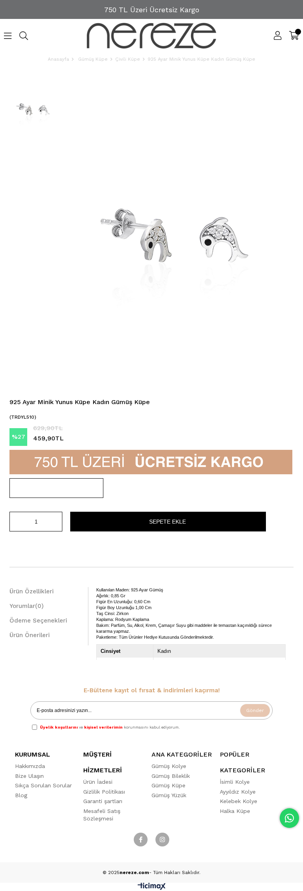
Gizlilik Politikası (104, 791)
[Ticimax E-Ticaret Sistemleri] (152, 888)
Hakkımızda (30, 766)
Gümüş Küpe (168, 785)
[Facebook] (141, 839)
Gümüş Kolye (169, 766)
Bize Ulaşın (29, 776)
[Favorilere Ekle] (56, 488)
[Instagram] (162, 839)
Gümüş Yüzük (169, 795)
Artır (56, 521)
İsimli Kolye (235, 782)
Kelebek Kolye (238, 801)
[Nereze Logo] (152, 35)
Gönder (255, 710)
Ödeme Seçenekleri (38, 620)
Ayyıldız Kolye (238, 791)
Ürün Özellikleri (31, 591)
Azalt (15, 521)
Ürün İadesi (97, 782)
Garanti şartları (102, 801)
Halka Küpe (235, 811)
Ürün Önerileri (29, 635)
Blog (21, 795)
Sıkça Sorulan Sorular (43, 785)
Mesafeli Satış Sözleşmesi (101, 815)
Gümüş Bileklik (171, 776)
